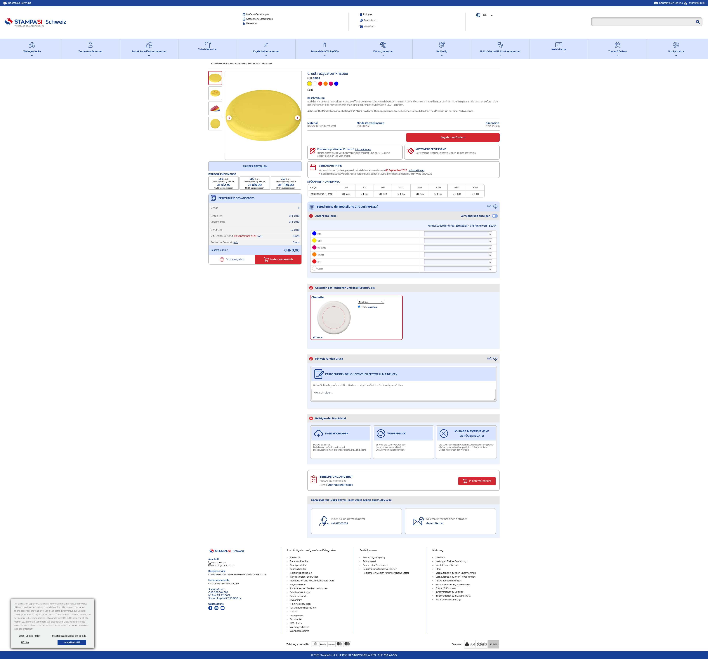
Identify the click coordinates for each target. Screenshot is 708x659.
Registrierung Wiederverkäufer (380, 568)
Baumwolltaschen (299, 561)
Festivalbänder (298, 568)
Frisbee (241, 63)
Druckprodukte (676, 51)
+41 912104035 (696, 3)
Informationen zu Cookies (449, 591)
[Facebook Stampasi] (210, 607)
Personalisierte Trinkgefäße (325, 51)
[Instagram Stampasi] (216, 607)
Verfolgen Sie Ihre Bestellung (451, 561)
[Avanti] (297, 117)
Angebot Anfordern (452, 137)
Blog (438, 568)
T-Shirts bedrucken (300, 603)
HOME (214, 63)
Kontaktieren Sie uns (671, 3)
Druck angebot (234, 259)
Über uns (440, 557)
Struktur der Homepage (448, 599)
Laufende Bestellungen (257, 14)
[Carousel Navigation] (263, 117)
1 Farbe (368, 307)
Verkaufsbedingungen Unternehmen (456, 572)
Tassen (293, 611)
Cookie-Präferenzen (446, 588)
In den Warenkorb (281, 259)
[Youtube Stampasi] (223, 607)
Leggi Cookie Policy (29, 635)
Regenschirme (298, 584)
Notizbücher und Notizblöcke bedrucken (500, 51)
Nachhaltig (441, 51)
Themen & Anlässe (617, 51)
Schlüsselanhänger (300, 592)
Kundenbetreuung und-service (453, 584)
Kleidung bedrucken (383, 51)
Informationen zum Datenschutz (453, 595)
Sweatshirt (296, 599)
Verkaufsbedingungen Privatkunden (456, 576)
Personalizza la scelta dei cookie (68, 635)
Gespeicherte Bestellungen (259, 19)
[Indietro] (229, 117)
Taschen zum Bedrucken (90, 51)
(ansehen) (372, 307)
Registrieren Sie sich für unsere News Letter (386, 572)
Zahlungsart (369, 561)
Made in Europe (558, 49)
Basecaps (295, 557)
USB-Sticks (296, 623)
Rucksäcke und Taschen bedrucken (149, 51)
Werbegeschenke (32, 51)
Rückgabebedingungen (448, 580)
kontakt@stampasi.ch (222, 565)
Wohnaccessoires (299, 630)
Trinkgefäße (296, 615)
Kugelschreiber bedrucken (266, 51)
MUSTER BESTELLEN (255, 166)
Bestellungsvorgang (374, 557)
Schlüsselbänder (299, 596)
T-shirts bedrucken (207, 49)
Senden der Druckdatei (375, 565)
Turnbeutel (296, 619)
